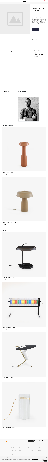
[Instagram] (36, 440)
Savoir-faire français (13, 450)
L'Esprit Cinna (12, 447)
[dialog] (24, 459)
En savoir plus (14, 460)
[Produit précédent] (43, 126)
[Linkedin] (42, 440)
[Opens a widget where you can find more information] (45, 461)
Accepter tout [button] (35, 459)
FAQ (19, 447)
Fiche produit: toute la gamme (39, 55)
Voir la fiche (22, 119)
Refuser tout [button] (42, 459)
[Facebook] (39, 440)
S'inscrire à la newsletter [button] (31, 440)
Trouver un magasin (35, 29)
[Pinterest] (45, 440)
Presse (28, 447)
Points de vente (39, 447)
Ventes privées (39, 450)
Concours (12, 453)
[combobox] (46, 457)
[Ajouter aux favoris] (45, 6)
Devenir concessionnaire (31, 450)
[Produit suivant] (45, 126)
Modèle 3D (38, 56)
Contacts (20, 450)
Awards (12, 454)
